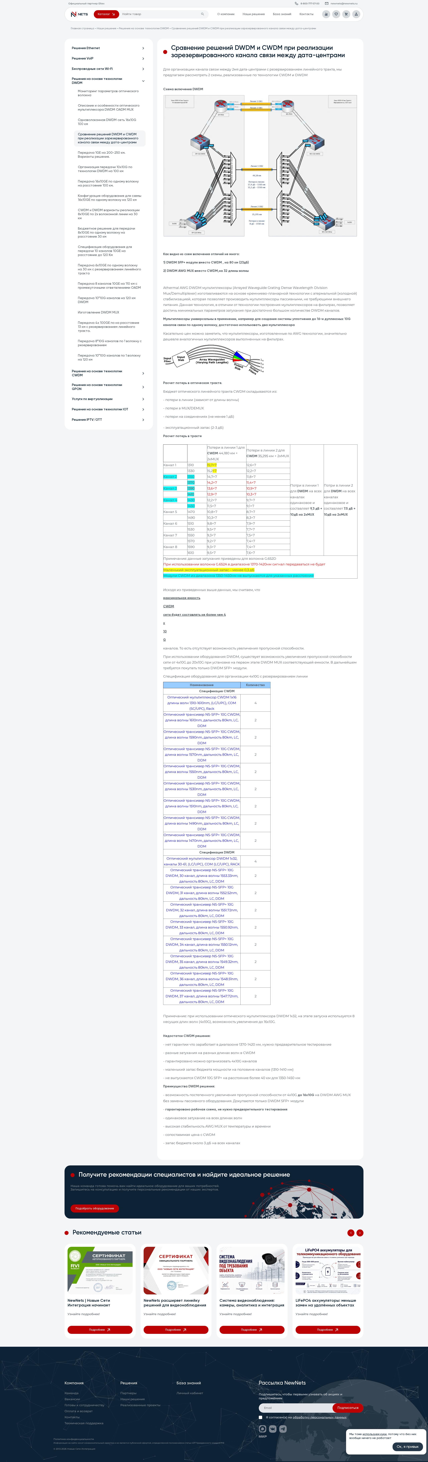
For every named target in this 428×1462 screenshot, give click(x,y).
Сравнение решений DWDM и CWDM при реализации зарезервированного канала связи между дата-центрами (108, 138)
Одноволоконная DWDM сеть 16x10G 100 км (107, 122)
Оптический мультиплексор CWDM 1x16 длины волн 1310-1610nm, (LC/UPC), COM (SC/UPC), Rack (201, 703)
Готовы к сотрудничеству (84, 1405)
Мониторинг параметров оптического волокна (108, 93)
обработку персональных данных (320, 1417)
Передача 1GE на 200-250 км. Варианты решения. (101, 155)
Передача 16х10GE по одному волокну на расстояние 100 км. (108, 183)
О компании (225, 14)
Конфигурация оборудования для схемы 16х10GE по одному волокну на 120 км (109, 198)
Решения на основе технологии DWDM (144, 28)
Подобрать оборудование (95, 1208)
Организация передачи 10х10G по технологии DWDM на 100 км (105, 169)
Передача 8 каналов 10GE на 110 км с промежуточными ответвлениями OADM (109, 286)
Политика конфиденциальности (74, 1439)
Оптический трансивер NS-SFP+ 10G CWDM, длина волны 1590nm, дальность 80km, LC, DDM (202, 737)
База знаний (282, 14)
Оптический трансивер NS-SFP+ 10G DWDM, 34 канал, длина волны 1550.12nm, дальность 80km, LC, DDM (202, 944)
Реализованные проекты (140, 1405)
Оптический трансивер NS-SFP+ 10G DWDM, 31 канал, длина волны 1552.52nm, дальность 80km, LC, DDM (202, 893)
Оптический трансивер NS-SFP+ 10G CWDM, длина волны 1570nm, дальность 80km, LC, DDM (202, 754)
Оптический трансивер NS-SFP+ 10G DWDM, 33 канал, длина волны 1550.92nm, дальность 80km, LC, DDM (202, 927)
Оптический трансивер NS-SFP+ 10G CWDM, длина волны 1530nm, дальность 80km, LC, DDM (202, 789)
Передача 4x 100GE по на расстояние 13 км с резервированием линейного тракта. (108, 327)
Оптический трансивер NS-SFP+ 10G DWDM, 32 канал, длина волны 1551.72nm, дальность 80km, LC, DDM (202, 910)
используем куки (375, 1434)
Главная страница (82, 28)
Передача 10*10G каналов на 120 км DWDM (106, 300)
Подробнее (97, 1329)
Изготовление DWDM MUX (98, 312)
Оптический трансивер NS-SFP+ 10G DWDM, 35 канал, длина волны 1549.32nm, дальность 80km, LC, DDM (202, 961)
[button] (350, 1232)
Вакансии (72, 1399)
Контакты (306, 14)
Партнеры (128, 1393)
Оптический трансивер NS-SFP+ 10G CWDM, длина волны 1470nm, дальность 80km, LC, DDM (202, 840)
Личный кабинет (190, 1393)
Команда (72, 1393)
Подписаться (348, 1408)
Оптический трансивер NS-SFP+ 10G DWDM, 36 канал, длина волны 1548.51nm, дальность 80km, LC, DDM (202, 979)
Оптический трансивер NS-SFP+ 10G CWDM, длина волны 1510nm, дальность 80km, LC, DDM (202, 806)
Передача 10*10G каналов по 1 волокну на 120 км (109, 357)
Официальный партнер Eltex (79, 14)
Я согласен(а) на (306, 1417)
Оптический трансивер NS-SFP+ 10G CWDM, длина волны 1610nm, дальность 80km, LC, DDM (202, 720)
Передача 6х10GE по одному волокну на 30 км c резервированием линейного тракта (109, 269)
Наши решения (254, 14)
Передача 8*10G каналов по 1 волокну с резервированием (110, 343)
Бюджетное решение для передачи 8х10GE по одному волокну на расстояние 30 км (106, 232)
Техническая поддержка (84, 1423)
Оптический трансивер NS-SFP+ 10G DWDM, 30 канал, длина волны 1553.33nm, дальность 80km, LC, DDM (202, 875)
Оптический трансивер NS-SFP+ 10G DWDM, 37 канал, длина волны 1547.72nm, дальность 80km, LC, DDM (202, 996)
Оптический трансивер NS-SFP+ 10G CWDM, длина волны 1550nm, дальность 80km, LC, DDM (202, 771)
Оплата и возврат (79, 1411)
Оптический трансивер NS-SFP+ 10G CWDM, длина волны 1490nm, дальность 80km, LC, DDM (202, 823)
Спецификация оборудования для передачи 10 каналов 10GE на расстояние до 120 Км (105, 251)
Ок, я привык (408, 1447)
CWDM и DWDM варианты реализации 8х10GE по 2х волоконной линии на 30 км (109, 214)
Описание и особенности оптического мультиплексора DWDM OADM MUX (108, 107)
